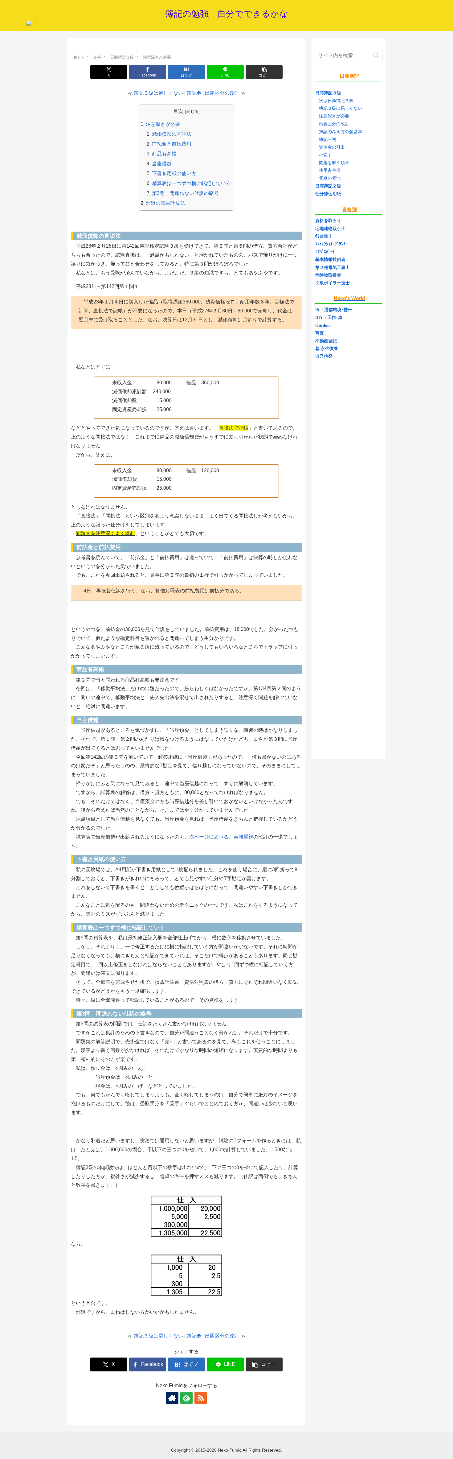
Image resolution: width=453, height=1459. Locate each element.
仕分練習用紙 (328, 194)
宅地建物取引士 (330, 228)
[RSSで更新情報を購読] (200, 1398)
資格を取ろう (328, 220)
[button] (264, 72)
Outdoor (323, 325)
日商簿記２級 (328, 186)
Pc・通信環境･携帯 (333, 309)
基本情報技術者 (330, 259)
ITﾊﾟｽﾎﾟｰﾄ (325, 251)
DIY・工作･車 (328, 317)
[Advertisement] (348, 557)
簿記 (192, 93)
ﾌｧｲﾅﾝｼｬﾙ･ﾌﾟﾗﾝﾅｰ (331, 244)
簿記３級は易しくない (158, 93)
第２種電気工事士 (332, 267)
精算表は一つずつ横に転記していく (191, 183)
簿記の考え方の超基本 (340, 132)
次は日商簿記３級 (336, 100)
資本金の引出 (332, 147)
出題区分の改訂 (222, 93)
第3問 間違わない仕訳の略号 (185, 193)
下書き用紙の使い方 (174, 173)
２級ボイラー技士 (332, 283)
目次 (178, 111)
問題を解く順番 (334, 162)
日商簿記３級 (328, 93)
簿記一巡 (327, 139)
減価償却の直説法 (171, 134)
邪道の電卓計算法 (165, 203)
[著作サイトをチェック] (172, 1398)
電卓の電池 (330, 178)
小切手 (325, 155)
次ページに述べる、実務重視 (221, 836)
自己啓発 (324, 356)
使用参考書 (330, 170)
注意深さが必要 (163, 124)
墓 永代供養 (326, 348)
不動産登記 (326, 341)
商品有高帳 (164, 153)
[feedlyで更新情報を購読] (186, 1398)
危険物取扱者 (328, 275)
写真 (319, 333)
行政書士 (324, 236)
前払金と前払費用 (171, 143)
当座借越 (162, 163)
